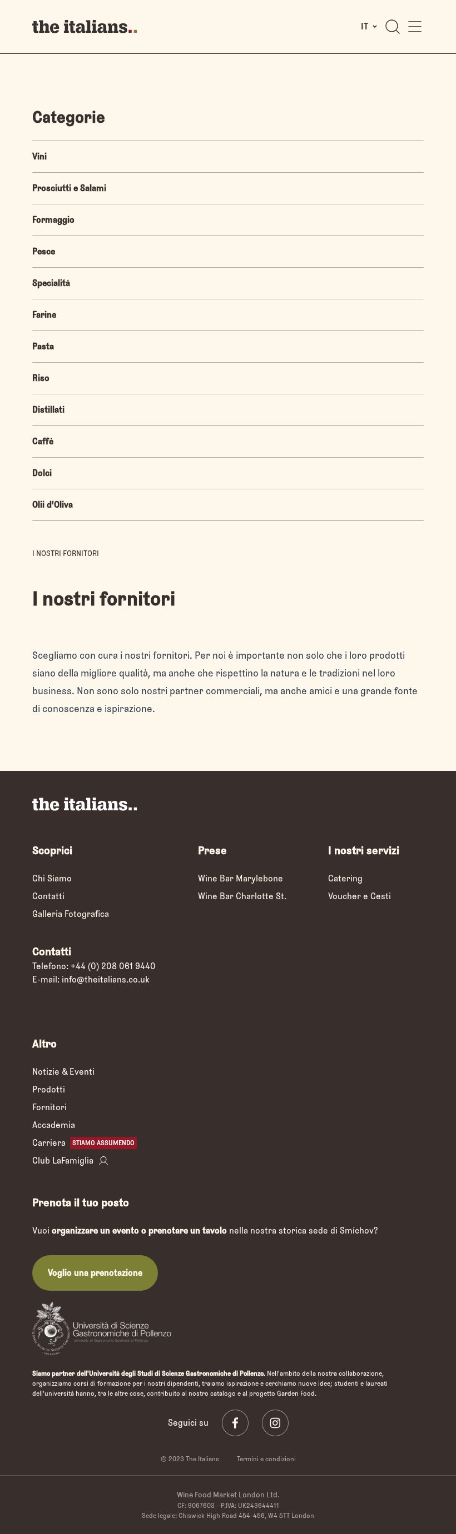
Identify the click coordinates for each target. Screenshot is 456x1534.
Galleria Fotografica (70, 914)
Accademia (53, 1125)
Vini (39, 156)
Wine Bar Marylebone (240, 878)
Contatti (48, 896)
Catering (345, 878)
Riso (40, 378)
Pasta (43, 346)
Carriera (83, 1142)
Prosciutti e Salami (69, 188)
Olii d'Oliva (52, 504)
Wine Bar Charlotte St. (242, 896)
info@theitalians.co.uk (106, 979)
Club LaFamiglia (62, 1160)
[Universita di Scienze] (101, 1327)
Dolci (42, 473)
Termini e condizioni (266, 1459)
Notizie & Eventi (63, 1071)
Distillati (48, 409)
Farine (44, 314)
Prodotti (48, 1089)
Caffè (42, 441)
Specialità (51, 283)
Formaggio (53, 219)
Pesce (43, 251)
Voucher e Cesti (359, 896)
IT (364, 26)
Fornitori (49, 1107)
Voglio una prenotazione (95, 1272)
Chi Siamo (52, 878)
